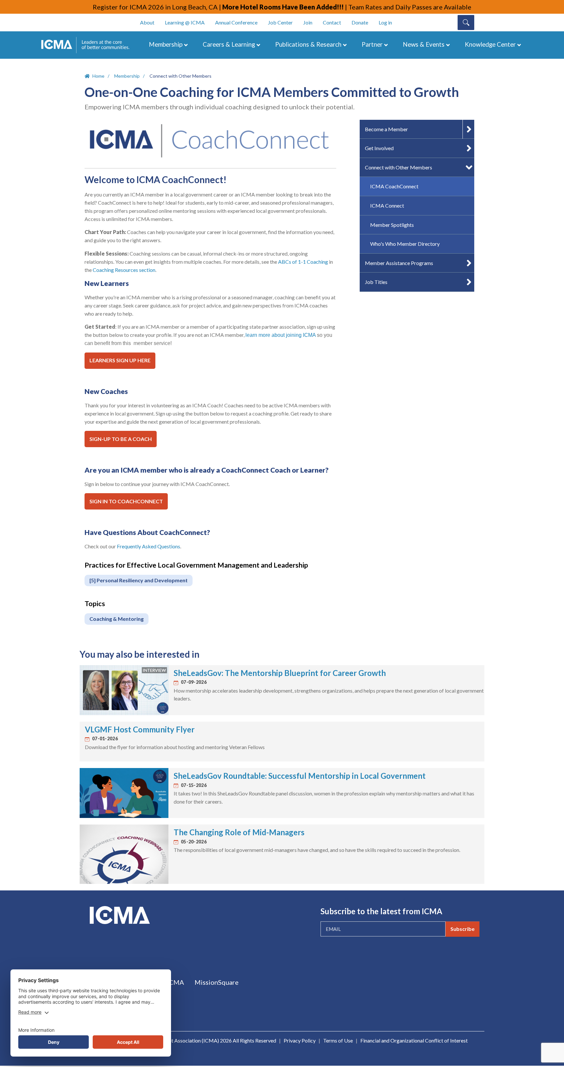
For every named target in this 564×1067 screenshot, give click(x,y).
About (147, 22)
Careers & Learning (229, 44)
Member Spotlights (392, 225)
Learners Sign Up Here (119, 360)
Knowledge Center (490, 44)
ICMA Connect (387, 205)
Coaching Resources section (124, 270)
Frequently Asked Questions (148, 546)
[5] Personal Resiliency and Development (138, 580)
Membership (165, 44)
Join (307, 22)
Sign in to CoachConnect (126, 501)
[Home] (88, 45)
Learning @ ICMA (185, 22)
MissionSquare (217, 982)
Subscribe (462, 929)
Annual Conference (236, 22)
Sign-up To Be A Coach (120, 439)
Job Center (280, 22)
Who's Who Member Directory (405, 244)
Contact (332, 22)
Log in (385, 22)
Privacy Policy (300, 1040)
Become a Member (386, 129)
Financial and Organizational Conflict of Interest (414, 1040)
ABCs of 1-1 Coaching (303, 262)
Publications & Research (308, 44)
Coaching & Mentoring (116, 619)
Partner (372, 44)
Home (98, 76)
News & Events (424, 44)
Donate (360, 22)
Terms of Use (338, 1040)
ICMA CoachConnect (394, 186)
